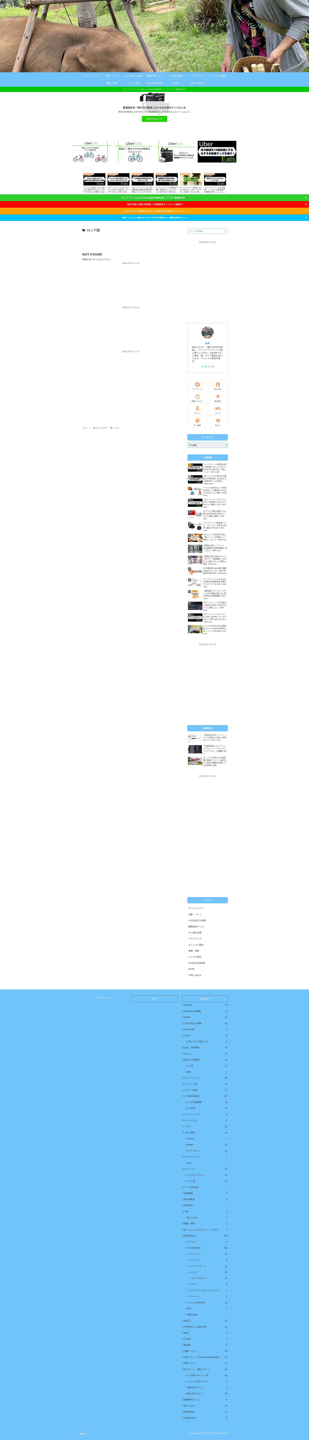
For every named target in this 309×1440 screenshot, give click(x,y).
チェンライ (208, 1260)
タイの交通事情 (207, 1102)
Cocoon (207, 1138)
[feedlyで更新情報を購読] (212, 366)
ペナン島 (207, 1181)
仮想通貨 (205, 1193)
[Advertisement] (130, 239)
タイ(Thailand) (207, 1248)
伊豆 (207, 1308)
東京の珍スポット (207, 1393)
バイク (205, 1126)
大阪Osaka (207, 1314)
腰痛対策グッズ (196, 926)
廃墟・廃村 (193, 951)
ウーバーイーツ (196, 908)
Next (228, 183)
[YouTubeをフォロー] (205, 366)
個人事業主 (205, 1199)
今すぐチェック (154, 119)
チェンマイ (208, 1254)
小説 (205, 1211)
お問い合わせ (194, 975)
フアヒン (208, 1284)
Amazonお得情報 (196, 963)
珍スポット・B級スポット (205, 1369)
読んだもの (207, 1217)
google (207, 1144)
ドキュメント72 (205, 1114)
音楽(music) (205, 1418)
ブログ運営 (205, 1132)
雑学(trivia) (205, 1412)
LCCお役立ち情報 (197, 920)
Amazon (205, 1005)
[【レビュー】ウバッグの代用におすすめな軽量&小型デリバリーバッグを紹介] (175, 152)
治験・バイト (194, 914)
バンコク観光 (194, 957)
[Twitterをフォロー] (202, 366)
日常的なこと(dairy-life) (205, 1327)
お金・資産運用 (205, 1047)
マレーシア (205, 1169)
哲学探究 (205, 1205)
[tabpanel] (94, 182)
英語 (207, 1072)
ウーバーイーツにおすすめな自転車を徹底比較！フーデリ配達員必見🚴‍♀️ (154, 198)
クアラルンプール (207, 1175)
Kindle (191, 969)
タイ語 (207, 1066)
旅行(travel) (205, 1235)
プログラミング (205, 1157)
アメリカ (207, 1242)
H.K (208, 343)
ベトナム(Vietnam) (207, 1302)
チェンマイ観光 (196, 945)
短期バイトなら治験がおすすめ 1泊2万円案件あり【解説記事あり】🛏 (154, 217)
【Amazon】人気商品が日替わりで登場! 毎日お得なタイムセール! (154, 211)
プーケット (208, 1296)
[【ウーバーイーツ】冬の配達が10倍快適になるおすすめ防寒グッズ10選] (217, 152)
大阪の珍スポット (207, 1387)
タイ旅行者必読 (205, 1096)
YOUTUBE (205, 1029)
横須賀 (205, 1345)
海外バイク (205, 1363)
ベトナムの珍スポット (207, 1381)
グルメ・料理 (205, 1090)
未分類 (205, 1339)
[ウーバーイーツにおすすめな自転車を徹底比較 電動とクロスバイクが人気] (92, 152)
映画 (205, 1333)
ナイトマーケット (208, 1266)
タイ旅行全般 (194, 932)
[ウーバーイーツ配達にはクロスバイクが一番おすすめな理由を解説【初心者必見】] (133, 152)
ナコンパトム (205, 1120)
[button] (225, 231)
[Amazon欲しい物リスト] (209, 366)
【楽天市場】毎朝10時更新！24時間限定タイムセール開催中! (154, 204)
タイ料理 (207, 1108)
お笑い (205, 1035)
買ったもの (205, 1405)
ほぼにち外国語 (205, 1059)
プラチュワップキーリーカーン (208, 1290)
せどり (205, 1053)
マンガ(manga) (205, 1187)
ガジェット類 (205, 1084)
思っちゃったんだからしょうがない (205, 1229)
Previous (80, 183)
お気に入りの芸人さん (207, 1041)
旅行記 (205, 1321)
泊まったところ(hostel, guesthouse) (205, 1357)
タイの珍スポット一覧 (207, 1375)
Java (207, 1163)
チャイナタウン (209, 1278)
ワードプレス (207, 1151)
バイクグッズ (194, 938)
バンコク (208, 1272)
